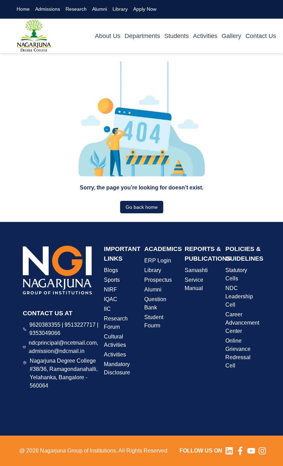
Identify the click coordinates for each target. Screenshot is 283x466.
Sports (112, 280)
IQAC (110, 299)
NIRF (110, 289)
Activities (205, 35)
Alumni (99, 9)
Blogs (111, 270)
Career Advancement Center (242, 322)
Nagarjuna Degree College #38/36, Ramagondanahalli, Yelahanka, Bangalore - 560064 (64, 373)
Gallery (231, 35)
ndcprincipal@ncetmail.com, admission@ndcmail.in (63, 347)
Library (120, 9)
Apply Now (144, 9)
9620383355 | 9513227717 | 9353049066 (63, 329)
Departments (142, 35)
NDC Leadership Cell (239, 296)
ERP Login (157, 260)
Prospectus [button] (158, 280)
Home (23, 9)
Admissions (47, 9)
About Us (107, 35)
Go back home (142, 207)
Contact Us (260, 35)
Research (76, 9)
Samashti (196, 270)
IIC (107, 309)
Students (176, 35)
